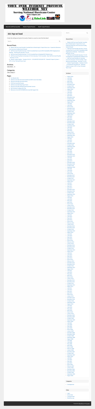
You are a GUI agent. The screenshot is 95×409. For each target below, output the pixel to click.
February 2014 (70, 242)
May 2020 (69, 151)
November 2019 (71, 154)
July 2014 (69, 234)
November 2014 (71, 227)
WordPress (81, 403)
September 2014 (71, 230)
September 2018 (71, 167)
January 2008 (70, 350)
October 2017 (70, 178)
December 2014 (71, 226)
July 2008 (69, 340)
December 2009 (71, 315)
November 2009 (71, 316)
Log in (68, 393)
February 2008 (70, 348)
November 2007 (71, 351)
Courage (88, 403)
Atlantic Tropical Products (29, 26)
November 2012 (71, 264)
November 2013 (71, 246)
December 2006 (71, 369)
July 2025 (69, 90)
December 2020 (71, 143)
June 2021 (69, 140)
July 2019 (69, 157)
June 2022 (69, 127)
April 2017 (69, 187)
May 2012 (69, 273)
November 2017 (71, 176)
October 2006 (70, 372)
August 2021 (70, 137)
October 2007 (70, 353)
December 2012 (71, 262)
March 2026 (70, 82)
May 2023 (69, 117)
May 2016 (69, 200)
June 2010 (69, 307)
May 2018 (69, 172)
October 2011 (70, 283)
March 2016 (70, 203)
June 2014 (69, 235)
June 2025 (69, 92)
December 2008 (71, 332)
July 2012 (69, 270)
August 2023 (70, 114)
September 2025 (71, 87)
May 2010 (69, 308)
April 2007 (69, 363)
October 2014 (70, 229)
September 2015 (71, 211)
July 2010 (69, 305)
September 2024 (71, 100)
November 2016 (71, 191)
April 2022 (69, 130)
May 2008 (69, 343)
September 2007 (71, 355)
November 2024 (71, 97)
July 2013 (69, 253)
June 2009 (69, 324)
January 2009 (70, 331)
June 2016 (69, 199)
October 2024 (70, 98)
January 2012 (70, 278)
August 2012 (70, 269)
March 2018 (70, 173)
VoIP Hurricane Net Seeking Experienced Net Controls (23, 86)
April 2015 (69, 219)
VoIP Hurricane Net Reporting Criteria (19, 84)
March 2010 (70, 312)
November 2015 (71, 208)
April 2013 (69, 257)
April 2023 (69, 119)
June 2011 (69, 289)
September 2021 (71, 135)
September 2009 (71, 320)
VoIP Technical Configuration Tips (18, 88)
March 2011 (70, 294)
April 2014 (69, 238)
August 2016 (70, 195)
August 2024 (70, 102)
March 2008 (70, 347)
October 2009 (70, 318)
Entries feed (70, 394)
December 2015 (71, 207)
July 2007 (69, 358)
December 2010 (71, 297)
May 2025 (69, 94)
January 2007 (70, 367)
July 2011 (69, 288)
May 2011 (69, 291)
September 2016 (71, 194)
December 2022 (71, 121)
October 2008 (70, 335)
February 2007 (70, 366)
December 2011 (71, 280)
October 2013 (70, 248)
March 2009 (70, 329)
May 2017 (69, 186)
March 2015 (70, 221)
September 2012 (71, 267)
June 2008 (69, 342)
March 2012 (70, 277)
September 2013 (71, 250)
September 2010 (71, 302)
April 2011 (69, 293)
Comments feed (70, 396)
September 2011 (71, 285)
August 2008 (70, 339)
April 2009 (69, 327)
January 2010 (70, 313)
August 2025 (70, 89)
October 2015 (70, 210)
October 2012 (70, 265)
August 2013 (70, 251)
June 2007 (69, 359)
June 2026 (69, 79)
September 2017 (71, 180)
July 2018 (69, 168)
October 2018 (70, 165)
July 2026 (69, 78)
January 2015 (70, 224)
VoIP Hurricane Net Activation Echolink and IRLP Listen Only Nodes (26, 79)
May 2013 (69, 256)
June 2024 (69, 105)
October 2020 (70, 145)
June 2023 (69, 116)
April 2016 (69, 202)
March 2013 (70, 259)
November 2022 (71, 122)
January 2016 (70, 205)
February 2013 (70, 261)
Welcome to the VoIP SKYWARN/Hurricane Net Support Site (24, 90)
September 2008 (71, 337)
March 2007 (70, 364)
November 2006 (71, 370)
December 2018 (71, 162)
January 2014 (70, 243)
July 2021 (69, 138)
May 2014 (69, 237)
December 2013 (71, 245)
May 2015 (69, 218)
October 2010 (70, 300)
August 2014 (70, 232)
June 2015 (69, 216)
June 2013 (69, 254)
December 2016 (71, 189)
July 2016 (69, 197)
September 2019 (71, 156)
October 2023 (70, 111)
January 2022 (70, 132)
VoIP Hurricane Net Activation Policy (19, 81)
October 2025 (70, 86)
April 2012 (69, 275)
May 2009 (69, 326)
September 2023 (71, 113)
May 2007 (69, 361)
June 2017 (69, 184)
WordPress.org (70, 398)
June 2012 (69, 272)
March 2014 (70, 240)
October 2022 (70, 124)
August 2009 (70, 321)
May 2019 (69, 159)
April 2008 (69, 345)
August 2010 (70, 304)
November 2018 (71, 164)
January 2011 (70, 296)
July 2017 (69, 183)
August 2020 (70, 148)
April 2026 (69, 81)
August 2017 (70, 181)
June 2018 (69, 170)
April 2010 (69, 310)
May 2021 (69, 141)
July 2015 (69, 215)
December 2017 (71, 175)
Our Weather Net (15, 78)
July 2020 (69, 149)
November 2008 (71, 334)
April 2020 (69, 153)
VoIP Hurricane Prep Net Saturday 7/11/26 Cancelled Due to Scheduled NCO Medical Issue (31, 54)
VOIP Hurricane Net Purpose (17, 83)
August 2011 (70, 286)
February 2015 (70, 223)
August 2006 (70, 375)
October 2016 (70, 192)
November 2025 (71, 84)
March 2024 (70, 106)
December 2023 (71, 108)
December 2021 (71, 133)
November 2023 (71, 110)
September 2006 (71, 374)
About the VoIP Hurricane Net (13, 26)
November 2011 (71, 281)
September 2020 (71, 146)
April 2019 (69, 160)
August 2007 (70, 356)
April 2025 (69, 95)
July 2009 (69, 323)
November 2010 (71, 299)
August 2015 (70, 213)
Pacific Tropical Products (44, 26)
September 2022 (71, 125)
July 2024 (69, 103)
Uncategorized (70, 384)
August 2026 (70, 76)
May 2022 (69, 129)
